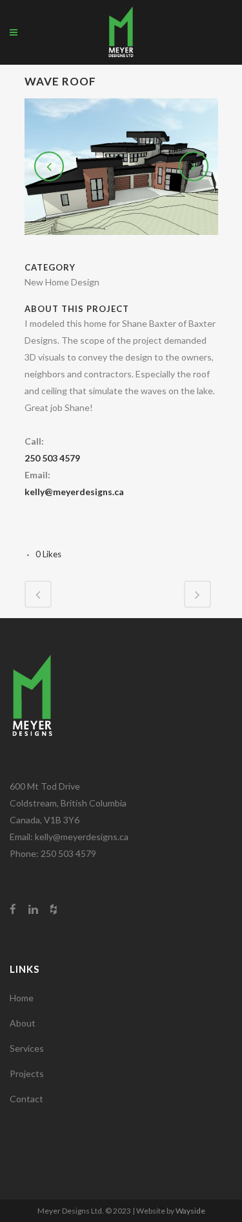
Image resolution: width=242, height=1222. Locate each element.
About (22, 1022)
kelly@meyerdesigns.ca (74, 491)
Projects (27, 1073)
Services (27, 1048)
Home (22, 997)
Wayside (190, 1211)
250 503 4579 (52, 457)
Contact (26, 1098)
